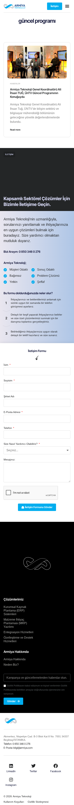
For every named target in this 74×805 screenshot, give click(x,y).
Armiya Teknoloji (22, 796)
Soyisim (8, 380)
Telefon (8, 428)
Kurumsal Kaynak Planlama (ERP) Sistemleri (15, 610)
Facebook (55, 771)
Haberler (15, 83)
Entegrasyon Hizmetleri (18, 632)
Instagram (11, 784)
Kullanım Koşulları (14, 801)
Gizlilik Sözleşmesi (38, 801)
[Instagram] (11, 779)
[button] (67, 6)
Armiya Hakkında (15, 659)
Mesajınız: (9, 459)
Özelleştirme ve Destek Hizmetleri (18, 639)
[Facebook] (56, 766)
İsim (6, 364)
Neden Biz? (11, 664)
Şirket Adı (9, 396)
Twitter (33, 771)
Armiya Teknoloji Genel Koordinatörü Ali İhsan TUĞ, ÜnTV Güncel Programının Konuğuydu (35, 93)
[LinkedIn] (11, 766)
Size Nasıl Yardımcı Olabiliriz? (21, 443)
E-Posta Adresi (12, 412)
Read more (15, 129)
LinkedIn (11, 771)
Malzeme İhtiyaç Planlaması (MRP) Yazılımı (15, 623)
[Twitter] (33, 766)
